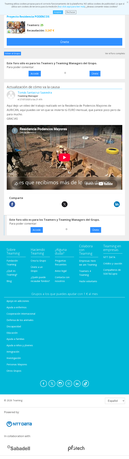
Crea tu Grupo (38, 260)
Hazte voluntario (88, 281)
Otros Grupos (14, 370)
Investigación (14, 358)
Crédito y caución (112, 263)
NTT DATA (109, 257)
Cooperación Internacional (21, 313)
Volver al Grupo (12, 53)
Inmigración (13, 351)
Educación (12, 332)
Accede (35, 73)
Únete (64, 42)
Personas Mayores (17, 364)
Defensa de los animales (20, 320)
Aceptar (58, 12)
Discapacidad (14, 326)
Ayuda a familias (15, 339)
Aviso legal (61, 270)
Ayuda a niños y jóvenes (20, 345)
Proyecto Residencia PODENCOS (28, 16)
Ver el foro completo (115, 53)
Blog (9, 281)
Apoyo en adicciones (18, 301)
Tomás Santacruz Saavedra (35, 92)
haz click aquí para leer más (71, 6)
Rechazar (71, 12)
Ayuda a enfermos (17, 307)
